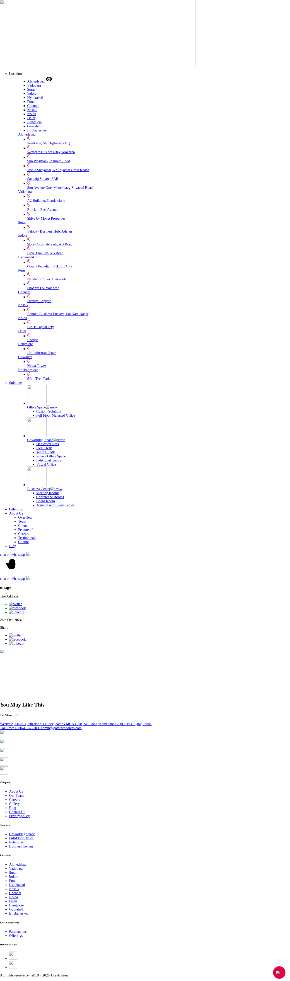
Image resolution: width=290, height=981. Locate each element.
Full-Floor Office (21, 838)
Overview (25, 517)
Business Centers (21, 846)
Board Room (45, 501)
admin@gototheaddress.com (60, 728)
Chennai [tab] (33, 106)
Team (22, 521)
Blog (12, 546)
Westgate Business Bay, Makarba (51, 152)
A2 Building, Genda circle (46, 200)
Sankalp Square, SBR (42, 179)
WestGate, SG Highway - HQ (48, 143)
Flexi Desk (44, 448)
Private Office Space (51, 456)
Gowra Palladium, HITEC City (49, 266)
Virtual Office (46, 464)
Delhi (22, 331)
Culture (23, 542)
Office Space (36, 407)
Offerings (16, 509)
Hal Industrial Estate (41, 353)
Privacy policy (19, 816)
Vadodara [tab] (34, 85)
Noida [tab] (31, 114)
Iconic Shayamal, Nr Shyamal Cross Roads (58, 170)
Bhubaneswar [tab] (37, 130)
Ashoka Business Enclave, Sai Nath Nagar (57, 314)
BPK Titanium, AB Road (45, 253)
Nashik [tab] (32, 110)
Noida (22, 318)
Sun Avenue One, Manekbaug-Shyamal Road (60, 187)
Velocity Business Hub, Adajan (49, 231)
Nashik (23, 305)
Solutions (15, 383)
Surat (22, 222)
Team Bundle (46, 452)
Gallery (14, 804)
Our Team (16, 795)
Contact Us (17, 812)
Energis (32, 340)
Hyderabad (26, 257)
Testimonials (27, 538)
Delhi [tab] (31, 118)
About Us (16, 513)
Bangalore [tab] (34, 122)
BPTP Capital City (40, 327)
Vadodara (25, 192)
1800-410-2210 (19, 728)
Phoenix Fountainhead (43, 288)
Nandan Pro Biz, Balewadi (46, 279)
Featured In (26, 530)
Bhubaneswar (28, 370)
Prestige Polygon (39, 301)
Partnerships (18, 931)
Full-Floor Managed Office (55, 415)
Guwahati (25, 357)
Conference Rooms (50, 497)
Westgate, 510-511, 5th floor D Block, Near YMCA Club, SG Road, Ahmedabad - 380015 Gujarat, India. (76, 724)
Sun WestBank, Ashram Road (48, 161)
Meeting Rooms (47, 493)
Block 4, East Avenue (42, 209)
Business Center (38, 489)
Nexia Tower (36, 366)
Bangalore (25, 344)
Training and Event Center (55, 505)
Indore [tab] (31, 93)
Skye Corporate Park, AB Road (49, 244)
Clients (23, 525)
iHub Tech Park (38, 379)
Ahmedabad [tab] (36, 81)
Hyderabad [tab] (35, 98)
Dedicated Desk (47, 444)
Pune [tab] (30, 102)
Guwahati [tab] (34, 126)
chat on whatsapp (13, 554)
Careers (23, 534)
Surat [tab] (31, 89)
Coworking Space (40, 440)
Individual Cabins (49, 460)
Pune (21, 270)
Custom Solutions (49, 411)
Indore (22, 235)
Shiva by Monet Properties (46, 218)
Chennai (24, 292)
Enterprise (16, 842)
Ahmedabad (27, 134)
